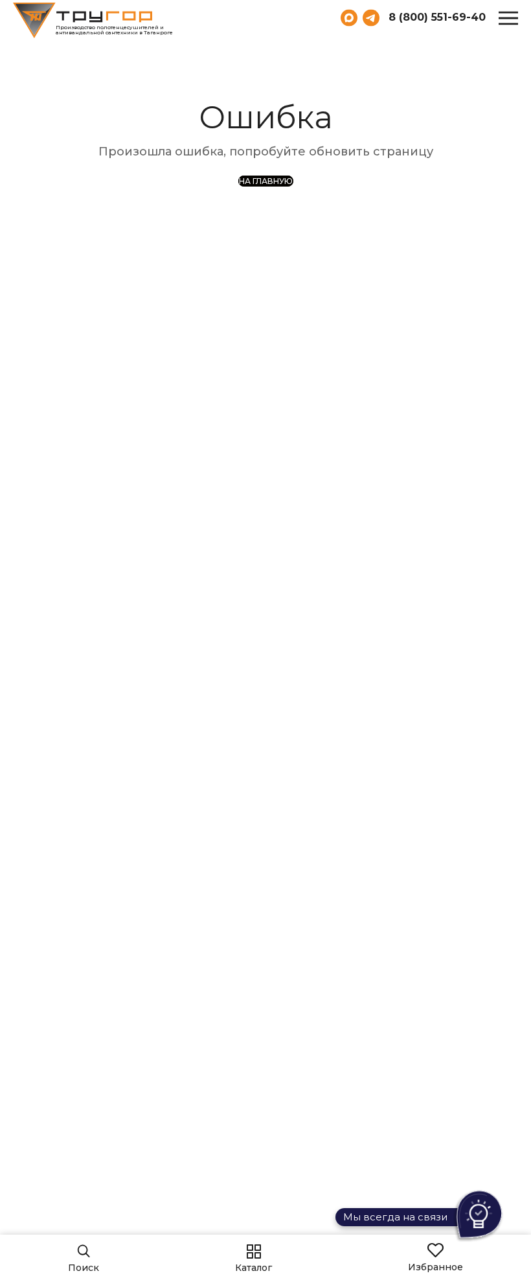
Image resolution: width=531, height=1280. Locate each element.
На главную (266, 181)
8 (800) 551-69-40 (437, 17)
